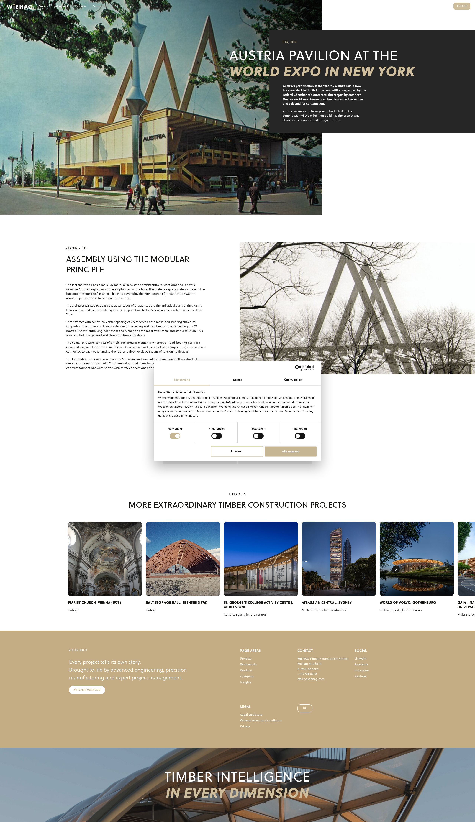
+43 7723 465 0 (307, 674)
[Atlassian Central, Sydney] (339, 559)
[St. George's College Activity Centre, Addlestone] (261, 559)
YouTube (360, 676)
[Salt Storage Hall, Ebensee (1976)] (183, 559)
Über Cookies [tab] (293, 379)
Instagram (362, 670)
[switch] (216, 436)
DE (449, 6)
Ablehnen (237, 451)
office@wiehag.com (311, 679)
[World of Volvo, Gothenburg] (417, 559)
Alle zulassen (290, 451)
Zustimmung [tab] (182, 379)
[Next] (396, 569)
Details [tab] (237, 379)
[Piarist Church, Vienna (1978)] (105, 559)
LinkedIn (360, 658)
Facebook (361, 664)
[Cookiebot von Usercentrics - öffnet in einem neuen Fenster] (300, 368)
